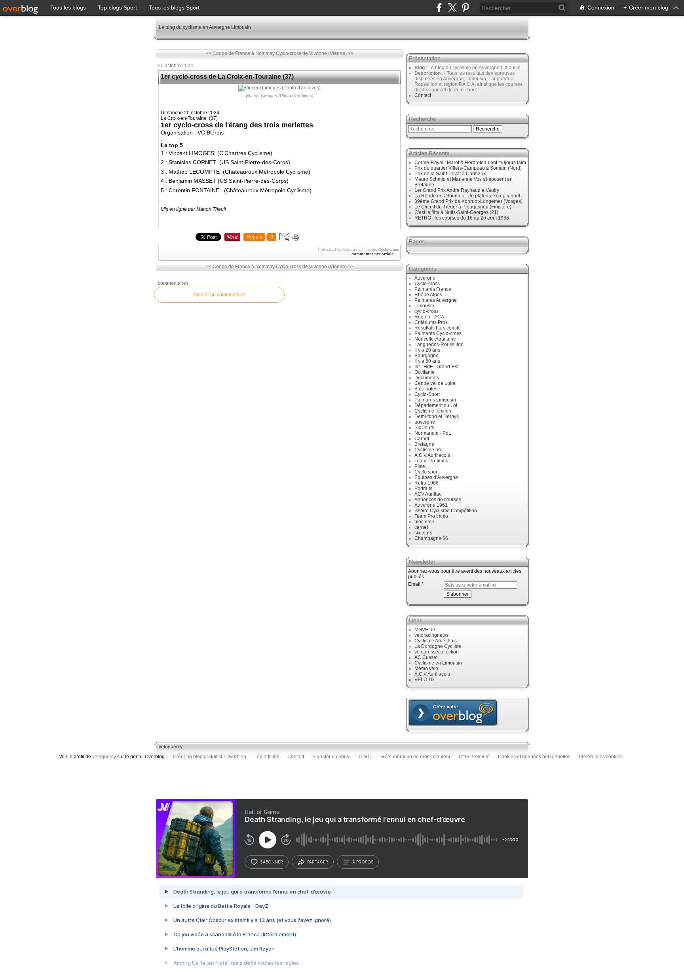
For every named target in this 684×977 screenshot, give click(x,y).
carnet (421, 527)
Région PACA (429, 317)
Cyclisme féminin (432, 411)
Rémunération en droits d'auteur (415, 756)
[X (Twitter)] (452, 7)
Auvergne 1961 (431, 505)
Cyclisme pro (428, 450)
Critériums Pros (431, 322)
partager (317, 862)
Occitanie (424, 372)
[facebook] (439, 7)
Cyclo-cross (388, 249)
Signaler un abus (331, 756)
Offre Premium (474, 756)
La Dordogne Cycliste (437, 646)
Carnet (421, 438)
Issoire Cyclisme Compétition (445, 510)
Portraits (423, 488)
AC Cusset (425, 657)
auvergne (424, 422)
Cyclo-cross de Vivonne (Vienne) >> (314, 53)
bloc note (424, 521)
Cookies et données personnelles (534, 756)
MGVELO (424, 629)
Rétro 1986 (426, 483)
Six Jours (424, 427)
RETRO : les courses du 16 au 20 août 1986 (461, 218)
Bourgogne (426, 355)
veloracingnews (431, 635)
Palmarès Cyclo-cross (438, 333)
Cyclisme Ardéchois (435, 641)
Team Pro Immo (431, 516)
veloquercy (170, 747)
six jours (423, 533)
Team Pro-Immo (431, 461)
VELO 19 (424, 679)
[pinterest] (465, 7)
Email (414, 584)
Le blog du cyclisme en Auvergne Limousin (205, 27)
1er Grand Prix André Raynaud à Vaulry (456, 190)
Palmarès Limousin (435, 400)
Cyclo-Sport (427, 394)
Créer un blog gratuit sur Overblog (209, 756)
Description (428, 73)
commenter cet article (373, 254)
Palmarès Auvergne (435, 300)
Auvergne (424, 278)
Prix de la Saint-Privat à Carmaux (450, 173)
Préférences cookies (601, 756)
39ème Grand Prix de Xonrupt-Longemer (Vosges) (468, 201)
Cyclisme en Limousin (438, 663)
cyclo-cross (426, 311)
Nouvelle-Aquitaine (435, 339)
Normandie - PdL (432, 433)
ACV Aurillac (427, 494)
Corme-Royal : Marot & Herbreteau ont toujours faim (470, 162)
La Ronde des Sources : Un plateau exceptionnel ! (468, 196)
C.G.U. (366, 756)
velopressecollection (436, 652)
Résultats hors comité (437, 328)
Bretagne (424, 444)
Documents (426, 378)
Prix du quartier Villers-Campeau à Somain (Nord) (468, 168)
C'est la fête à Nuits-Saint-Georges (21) (456, 212)
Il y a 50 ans (427, 361)
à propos (362, 862)
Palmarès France (432, 289)
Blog (419, 67)
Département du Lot (435, 405)
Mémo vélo (426, 668)
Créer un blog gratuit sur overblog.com (453, 712)
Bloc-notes (425, 389)
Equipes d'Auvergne (436, 477)
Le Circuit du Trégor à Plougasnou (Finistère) (462, 207)
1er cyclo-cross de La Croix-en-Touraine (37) (227, 76)
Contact (422, 95)
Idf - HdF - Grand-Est (436, 366)
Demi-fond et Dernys (436, 416)
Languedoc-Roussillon (439, 344)
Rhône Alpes (428, 294)
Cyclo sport (426, 472)
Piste (419, 466)
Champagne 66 (431, 538)
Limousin (424, 306)
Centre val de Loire (435, 383)
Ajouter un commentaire (219, 294)
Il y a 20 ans (427, 350)
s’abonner (271, 862)
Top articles (267, 756)
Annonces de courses (437, 499)
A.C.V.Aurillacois (432, 455)
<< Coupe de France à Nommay (240, 53)
